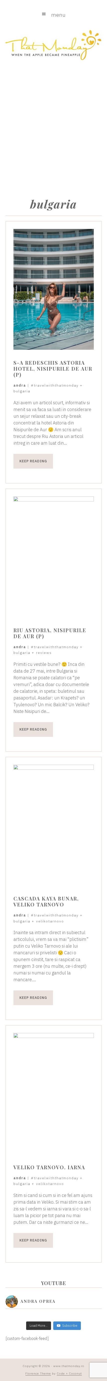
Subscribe (69, 1325)
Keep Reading (33, 461)
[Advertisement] (53, 125)
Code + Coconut (69, 1373)
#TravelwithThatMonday (55, 385)
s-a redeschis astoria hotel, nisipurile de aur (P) (52, 368)
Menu (58, 14)
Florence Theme (38, 1373)
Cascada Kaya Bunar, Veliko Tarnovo (46, 901)
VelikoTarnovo (50, 921)
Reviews (44, 652)
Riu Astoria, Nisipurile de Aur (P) (49, 633)
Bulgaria (21, 391)
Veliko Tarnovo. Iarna (49, 1167)
